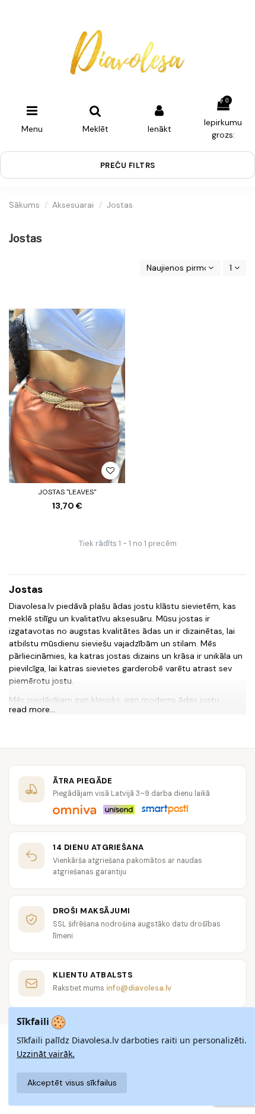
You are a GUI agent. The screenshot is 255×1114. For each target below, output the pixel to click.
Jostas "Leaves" (67, 492)
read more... (32, 709)
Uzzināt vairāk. (46, 1053)
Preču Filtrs (127, 165)
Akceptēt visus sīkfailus (72, 1082)
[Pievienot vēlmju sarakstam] (110, 471)
